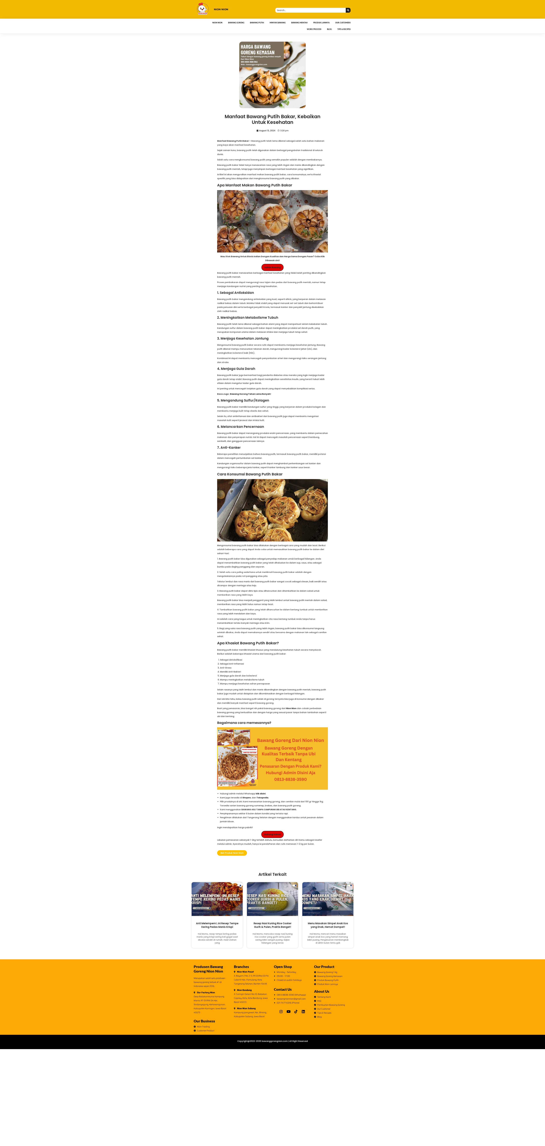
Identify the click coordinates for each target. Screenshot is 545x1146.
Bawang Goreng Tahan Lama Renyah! (250, 394)
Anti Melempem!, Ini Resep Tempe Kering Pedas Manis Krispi (217, 925)
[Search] (348, 10)
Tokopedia (262, 797)
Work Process (314, 29)
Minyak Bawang (278, 22)
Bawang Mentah (299, 22)
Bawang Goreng (236, 22)
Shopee (246, 797)
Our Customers (343, 22)
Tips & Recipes (344, 29)
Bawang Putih (257, 22)
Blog (329, 29)
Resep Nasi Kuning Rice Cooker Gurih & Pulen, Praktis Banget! (273, 925)
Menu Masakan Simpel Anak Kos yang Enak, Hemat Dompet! (328, 925)
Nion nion (221, 9)
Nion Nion (217, 22)
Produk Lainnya (321, 22)
